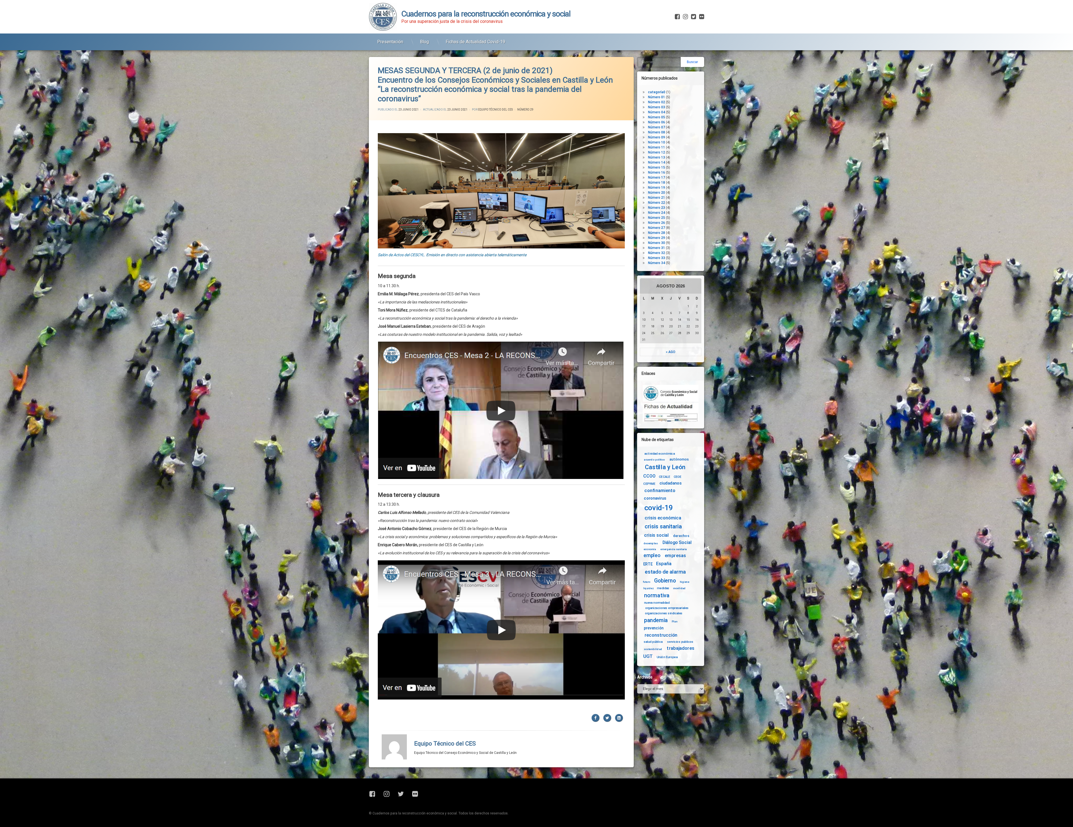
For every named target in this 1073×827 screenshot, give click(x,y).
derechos (681, 536)
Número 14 (656, 162)
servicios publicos (680, 642)
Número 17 (656, 177)
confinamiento (659, 491)
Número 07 (656, 127)
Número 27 (656, 228)
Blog (424, 41)
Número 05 (656, 117)
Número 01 (656, 97)
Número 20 (656, 193)
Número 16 (656, 172)
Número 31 (656, 248)
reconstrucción (661, 635)
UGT (648, 656)
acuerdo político (654, 459)
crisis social (656, 535)
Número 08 (656, 132)
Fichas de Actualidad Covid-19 (475, 41)
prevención (654, 628)
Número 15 (656, 167)
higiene (684, 582)
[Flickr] (701, 17)
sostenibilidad (653, 649)
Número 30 (656, 243)
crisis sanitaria (663, 526)
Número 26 (656, 223)
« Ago (670, 352)
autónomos (679, 459)
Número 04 (656, 112)
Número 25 (656, 218)
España (663, 564)
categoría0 (656, 92)
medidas (663, 588)
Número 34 (656, 263)
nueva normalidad (657, 603)
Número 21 (656, 198)
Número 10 (656, 142)
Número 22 (656, 203)
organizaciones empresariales (667, 608)
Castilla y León (665, 467)
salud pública (653, 642)
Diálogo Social (677, 542)
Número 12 (656, 152)
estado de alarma (665, 572)
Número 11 (656, 147)
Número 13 (656, 157)
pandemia (656, 620)
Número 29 (525, 109)
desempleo (651, 543)
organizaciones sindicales (664, 613)
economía (650, 549)
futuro (646, 582)
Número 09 (656, 137)
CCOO (649, 476)
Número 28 (656, 233)
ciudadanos (670, 483)
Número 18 (656, 182)
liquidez (648, 588)
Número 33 (656, 258)
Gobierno (665, 581)
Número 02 (656, 102)
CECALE (664, 477)
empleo (652, 555)
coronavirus (655, 498)
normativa (657, 595)
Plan (674, 621)
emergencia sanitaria (673, 549)
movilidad (679, 588)
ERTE (647, 564)
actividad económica (659, 454)
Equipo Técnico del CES (495, 109)
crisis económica (663, 518)
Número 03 (656, 107)
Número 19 (656, 188)
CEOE (678, 477)
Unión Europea (667, 657)
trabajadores (680, 648)
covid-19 (658, 508)
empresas (675, 555)
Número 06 (656, 122)
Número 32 (656, 253)
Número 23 (656, 208)
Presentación (390, 41)
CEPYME (649, 484)
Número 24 (656, 213)
